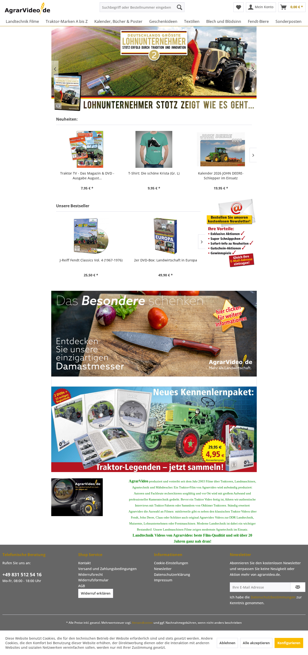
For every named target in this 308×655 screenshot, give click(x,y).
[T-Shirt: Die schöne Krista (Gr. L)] (154, 149)
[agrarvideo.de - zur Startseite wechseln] (27, 8)
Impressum (163, 580)
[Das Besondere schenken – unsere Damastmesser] (154, 333)
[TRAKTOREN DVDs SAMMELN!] (154, 429)
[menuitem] (142, 7)
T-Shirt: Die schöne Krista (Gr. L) (154, 173)
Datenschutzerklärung (172, 574)
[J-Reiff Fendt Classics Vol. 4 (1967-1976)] (91, 236)
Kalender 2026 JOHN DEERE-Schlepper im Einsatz (221, 175)
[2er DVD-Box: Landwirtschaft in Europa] (165, 236)
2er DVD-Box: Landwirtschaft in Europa (165, 260)
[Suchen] (179, 7)
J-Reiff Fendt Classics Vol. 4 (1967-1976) (91, 260)
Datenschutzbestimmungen (273, 597)
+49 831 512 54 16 (22, 574)
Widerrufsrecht (90, 574)
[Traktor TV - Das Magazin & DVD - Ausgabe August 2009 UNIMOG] (87, 149)
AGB (81, 586)
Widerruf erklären (95, 593)
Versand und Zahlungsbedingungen (107, 568)
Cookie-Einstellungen (171, 563)
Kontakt (84, 563)
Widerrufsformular (93, 580)
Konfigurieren (288, 643)
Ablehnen (227, 643)
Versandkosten (142, 623)
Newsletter (163, 568)
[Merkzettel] (238, 7)
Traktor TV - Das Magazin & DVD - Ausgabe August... (87, 175)
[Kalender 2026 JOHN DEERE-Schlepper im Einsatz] (221, 149)
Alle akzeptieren (256, 643)
